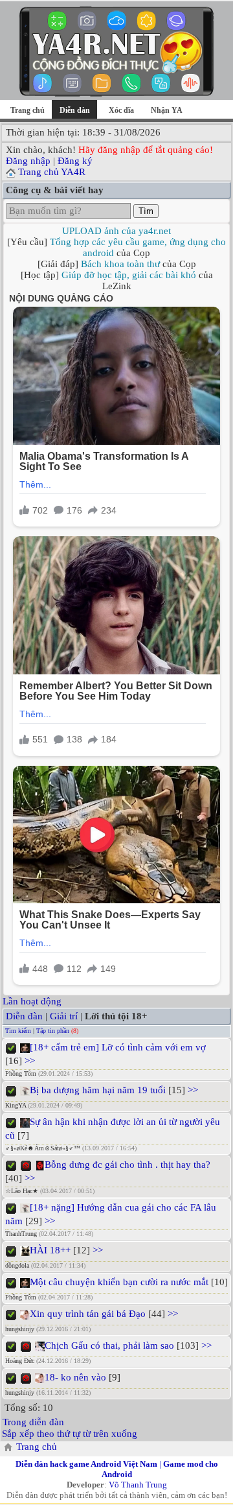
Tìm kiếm (18, 1030)
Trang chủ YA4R (51, 172)
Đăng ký (75, 161)
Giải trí (64, 1016)
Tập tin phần (52, 1030)
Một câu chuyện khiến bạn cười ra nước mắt (119, 1282)
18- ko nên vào (75, 1377)
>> (28, 1061)
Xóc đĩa (121, 110)
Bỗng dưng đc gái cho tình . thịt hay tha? (127, 1164)
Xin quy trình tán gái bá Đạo (88, 1314)
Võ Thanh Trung (138, 1484)
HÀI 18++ (50, 1250)
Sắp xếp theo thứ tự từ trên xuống (69, 1433)
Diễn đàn (24, 1016)
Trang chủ (27, 110)
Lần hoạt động (32, 1001)
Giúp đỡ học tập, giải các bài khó (128, 275)
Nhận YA (167, 110)
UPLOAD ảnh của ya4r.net (116, 231)
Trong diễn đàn (33, 1422)
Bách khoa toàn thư (120, 264)
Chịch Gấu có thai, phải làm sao (109, 1345)
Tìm (146, 211)
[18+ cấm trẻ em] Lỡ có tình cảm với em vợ (118, 1047)
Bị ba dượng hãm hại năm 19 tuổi (98, 1090)
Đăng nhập (28, 161)
